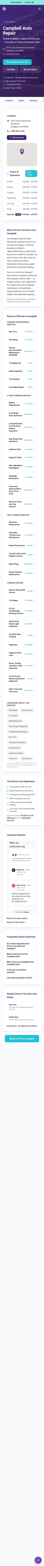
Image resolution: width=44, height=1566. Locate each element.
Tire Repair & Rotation (17, 742)
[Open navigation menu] (39, 8)
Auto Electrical (14, 748)
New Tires (12, 737)
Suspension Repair (16, 753)
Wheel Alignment (15, 721)
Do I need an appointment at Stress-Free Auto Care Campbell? (18, 946)
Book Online (29, 173)
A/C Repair (13, 716)
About (21, 101)
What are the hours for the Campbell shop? (17, 955)
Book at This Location (22, 1038)
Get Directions (30, 69)
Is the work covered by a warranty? (16, 971)
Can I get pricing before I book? (19, 978)
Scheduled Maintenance (18, 732)
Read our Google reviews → (18, 918)
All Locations (10, 22)
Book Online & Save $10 (17, 62)
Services (33, 101)
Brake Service (27, 710)
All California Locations (27, 1026)
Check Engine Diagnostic (18, 726)
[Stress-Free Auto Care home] (4, 9)
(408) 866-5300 (12, 54)
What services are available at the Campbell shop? (20, 963)
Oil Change (13, 710)
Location (9, 101)
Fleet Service (27, 758)
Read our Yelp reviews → (17, 922)
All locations (12, 1026)
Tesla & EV (13, 758)
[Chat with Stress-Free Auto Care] (38, 1560)
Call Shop (10, 69)
